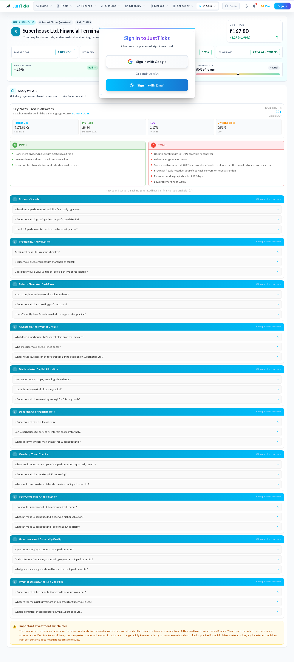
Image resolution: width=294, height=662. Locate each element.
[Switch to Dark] (246, 6)
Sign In (282, 6)
